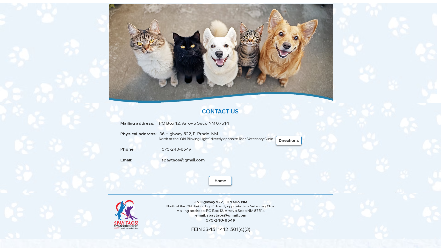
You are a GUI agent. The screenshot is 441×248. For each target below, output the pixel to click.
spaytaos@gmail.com (183, 160)
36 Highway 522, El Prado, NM (188, 133)
